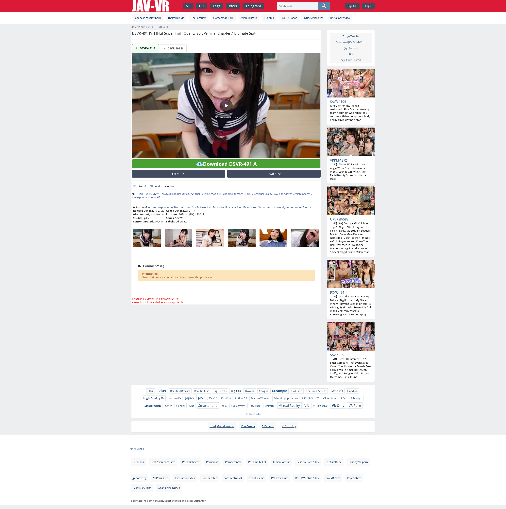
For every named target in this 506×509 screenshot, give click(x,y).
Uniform (270, 406)
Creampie (279, 391)
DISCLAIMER (136, 449)
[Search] (324, 6)
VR (188, 6)
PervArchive (354, 478)
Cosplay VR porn (358, 462)
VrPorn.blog (289, 426)
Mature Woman (260, 398)
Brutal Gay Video (340, 18)
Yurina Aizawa (303, 207)
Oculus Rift (154, 197)
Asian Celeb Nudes (169, 488)
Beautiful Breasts (180, 391)
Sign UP (352, 6)
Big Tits (236, 391)
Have (188, 207)
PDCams (269, 18)
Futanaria (138, 462)
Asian (298, 194)
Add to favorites (164, 186)
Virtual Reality (264, 194)
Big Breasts (220, 391)
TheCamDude (334, 462)
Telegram (253, 6)
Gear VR (306, 194)
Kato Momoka (215, 207)
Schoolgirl (215, 194)
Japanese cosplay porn (148, 18)
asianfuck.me (256, 478)
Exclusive (296, 391)
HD (201, 6)
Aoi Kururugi (155, 207)
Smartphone (139, 197)
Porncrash (212, 462)
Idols (233, 6)
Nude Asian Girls (313, 18)
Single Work (152, 406)
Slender (180, 406)
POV (343, 398)
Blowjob (250, 391)
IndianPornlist (281, 462)
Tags (216, 6)
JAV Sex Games (279, 478)
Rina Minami (244, 207)
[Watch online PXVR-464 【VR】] (351, 274)
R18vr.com (268, 426)
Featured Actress (316, 391)
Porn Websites (190, 462)
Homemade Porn (223, 18)
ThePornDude (176, 18)
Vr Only (160, 194)
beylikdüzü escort (351, 60)
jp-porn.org (139, 478)
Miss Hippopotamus (286, 398)
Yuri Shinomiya (261, 207)
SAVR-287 (273, 174)
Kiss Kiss (171, 194)
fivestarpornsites (185, 478)
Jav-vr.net (138, 26)
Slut (191, 406)
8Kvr (150, 391)
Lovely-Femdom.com (222, 426)
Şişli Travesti (351, 48)
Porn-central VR (233, 478)
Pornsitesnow (233, 462)
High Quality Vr (146, 194)
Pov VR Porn (333, 478)
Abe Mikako (199, 207)
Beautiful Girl (184, 194)
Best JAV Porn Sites (308, 462)
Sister (168, 406)
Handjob (352, 391)
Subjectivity (238, 406)
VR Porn (246, 194)
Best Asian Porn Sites (163, 462)
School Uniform (231, 194)
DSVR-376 (179, 174)
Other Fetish (200, 194)
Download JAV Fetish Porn (351, 42)
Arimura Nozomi (173, 207)
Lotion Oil (241, 398)
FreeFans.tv (248, 426)
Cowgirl (263, 391)
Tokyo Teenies (351, 36)
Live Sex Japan (289, 18)
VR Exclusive (320, 406)
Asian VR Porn (249, 18)
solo (224, 406)
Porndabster (209, 478)
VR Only (338, 405)
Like (142, 186)
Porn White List (257, 462)
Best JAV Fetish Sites (307, 478)
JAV (275, 194)
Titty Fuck (255, 406)
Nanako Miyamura (283, 207)
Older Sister (330, 398)
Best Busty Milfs (142, 488)
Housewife (174, 398)
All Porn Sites (160, 478)
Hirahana (230, 207)
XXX (350, 54)
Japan (281, 194)
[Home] (150, 6)
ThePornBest (198, 18)
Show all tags (253, 413)
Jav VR (289, 194)
